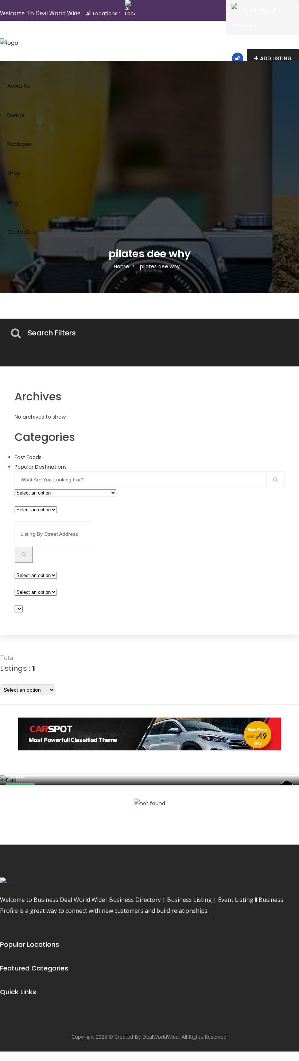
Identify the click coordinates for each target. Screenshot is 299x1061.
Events (15, 115)
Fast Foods (28, 457)
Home (121, 266)
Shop (13, 173)
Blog (12, 202)
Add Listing (276, 58)
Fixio (18, 775)
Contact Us (21, 231)
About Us (18, 85)
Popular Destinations (41, 466)
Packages (19, 144)
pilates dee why (160, 266)
